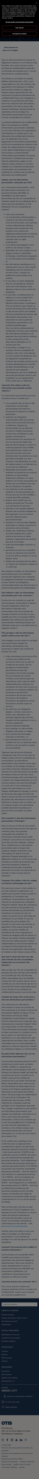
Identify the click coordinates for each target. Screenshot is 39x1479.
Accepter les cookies (19, 34)
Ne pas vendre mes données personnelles (19, 22)
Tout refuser (19, 28)
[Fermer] (36, 3)
